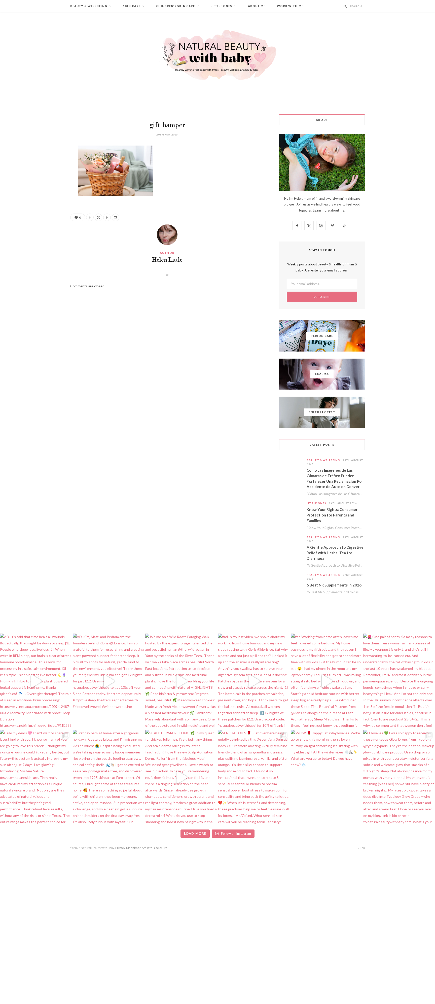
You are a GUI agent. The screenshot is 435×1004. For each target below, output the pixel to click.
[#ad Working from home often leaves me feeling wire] (326, 681)
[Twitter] (45, 177)
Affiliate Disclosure (154, 848)
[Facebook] (45, 164)
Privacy (120, 848)
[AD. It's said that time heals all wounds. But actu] (36, 681)
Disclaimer (133, 848)
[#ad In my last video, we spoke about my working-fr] (254, 681)
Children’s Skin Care (175, 6)
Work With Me (290, 6)
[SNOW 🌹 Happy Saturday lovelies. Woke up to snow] (326, 777)
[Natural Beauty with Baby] (217, 55)
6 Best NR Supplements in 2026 (334, 585)
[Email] (45, 203)
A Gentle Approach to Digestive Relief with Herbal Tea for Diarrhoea (335, 553)
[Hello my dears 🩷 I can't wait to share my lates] (36, 777)
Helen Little (167, 260)
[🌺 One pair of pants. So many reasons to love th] (399, 681)
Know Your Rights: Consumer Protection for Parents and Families (332, 515)
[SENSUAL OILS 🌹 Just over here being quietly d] (254, 777)
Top (362, 848)
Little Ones (221, 6)
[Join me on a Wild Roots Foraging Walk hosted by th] (181, 681)
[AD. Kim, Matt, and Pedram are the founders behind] (108, 681)
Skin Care (131, 6)
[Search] (345, 6)
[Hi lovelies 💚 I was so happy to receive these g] (399, 777)
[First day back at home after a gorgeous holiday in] (108, 777)
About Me (257, 6)
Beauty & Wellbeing (88, 6)
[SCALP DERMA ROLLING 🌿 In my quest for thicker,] (181, 777)
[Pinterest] (45, 190)
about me (337, 210)
